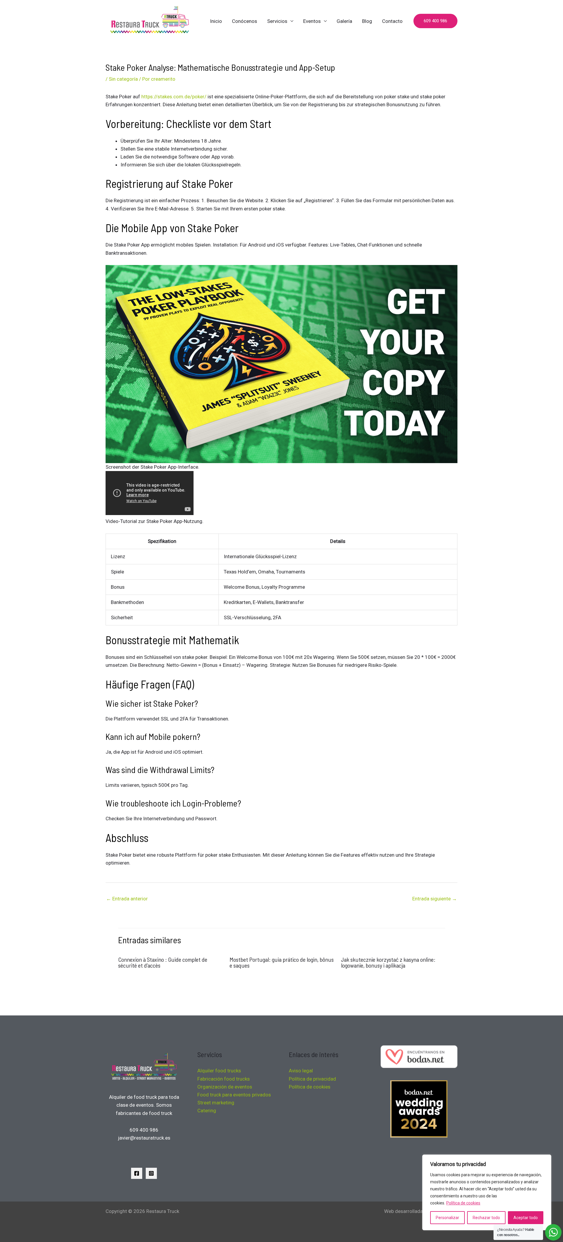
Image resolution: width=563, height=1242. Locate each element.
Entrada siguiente (434, 899)
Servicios (277, 21)
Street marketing (215, 1103)
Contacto (392, 21)
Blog (367, 21)
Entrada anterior (127, 899)
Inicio (216, 21)
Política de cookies (463, 1203)
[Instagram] (151, 1173)
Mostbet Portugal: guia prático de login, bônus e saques (282, 962)
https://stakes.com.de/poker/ (173, 96)
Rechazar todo (486, 1217)
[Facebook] (136, 1173)
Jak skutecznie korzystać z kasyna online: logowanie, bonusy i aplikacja (388, 962)
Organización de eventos (224, 1087)
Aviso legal (301, 1071)
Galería (344, 21)
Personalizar (447, 1217)
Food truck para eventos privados (234, 1095)
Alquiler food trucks (219, 1071)
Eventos (312, 21)
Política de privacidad (312, 1079)
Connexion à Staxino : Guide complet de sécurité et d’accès (162, 962)
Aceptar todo (525, 1217)
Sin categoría (123, 79)
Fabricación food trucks (223, 1079)
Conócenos (244, 21)
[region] (486, 1192)
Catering (206, 1110)
